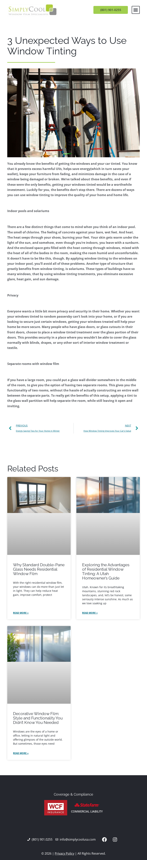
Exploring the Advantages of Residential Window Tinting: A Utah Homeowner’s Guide (105, 571)
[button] (136, 10)
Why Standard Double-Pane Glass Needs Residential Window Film (39, 569)
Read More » (21, 612)
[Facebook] (104, 839)
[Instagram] (115, 839)
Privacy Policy (64, 853)
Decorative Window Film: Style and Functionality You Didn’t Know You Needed (38, 718)
